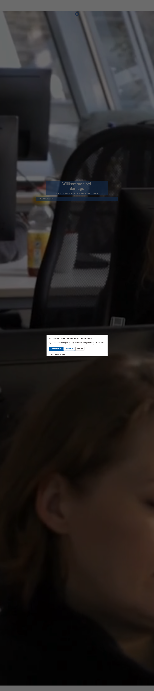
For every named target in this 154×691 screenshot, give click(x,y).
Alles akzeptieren (56, 348)
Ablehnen (80, 348)
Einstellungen (69, 348)
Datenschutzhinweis (60, 354)
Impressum (51, 354)
